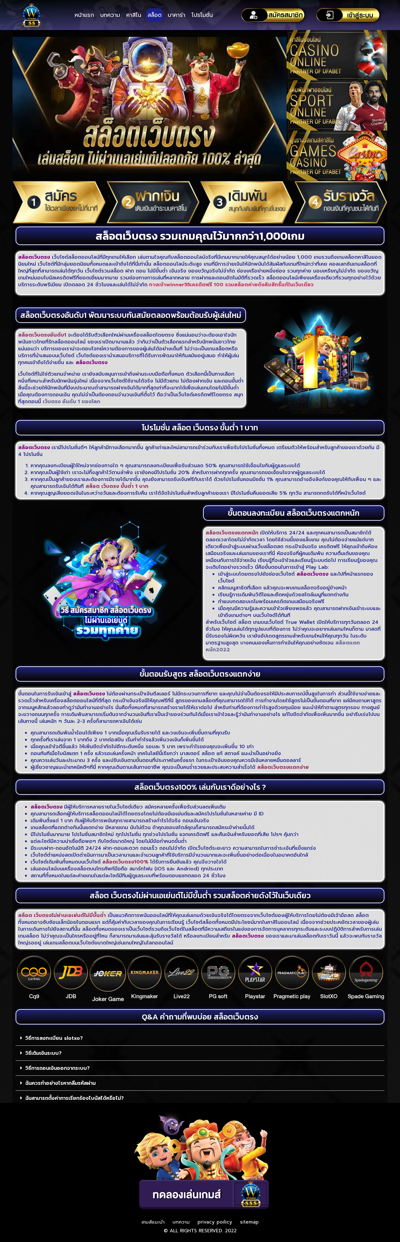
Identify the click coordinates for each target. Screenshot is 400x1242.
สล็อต (155, 15)
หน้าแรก (84, 15)
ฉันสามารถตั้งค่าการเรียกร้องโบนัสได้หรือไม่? (74, 1098)
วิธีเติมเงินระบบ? (43, 1053)
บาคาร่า (176, 15)
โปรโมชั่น (202, 15)
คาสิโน (133, 15)
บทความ (110, 15)
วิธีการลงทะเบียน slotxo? (54, 1038)
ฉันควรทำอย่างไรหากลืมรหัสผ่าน (60, 1083)
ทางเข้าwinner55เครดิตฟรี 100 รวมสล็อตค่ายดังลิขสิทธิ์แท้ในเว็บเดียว (230, 284)
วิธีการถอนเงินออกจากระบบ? (57, 1068)
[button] (200, 1038)
